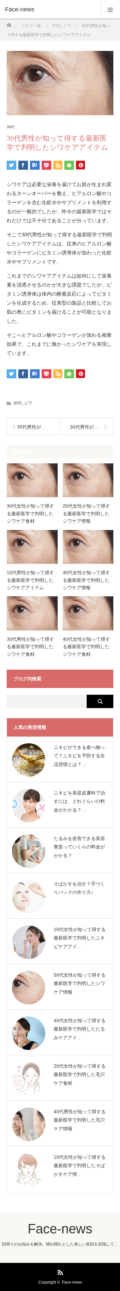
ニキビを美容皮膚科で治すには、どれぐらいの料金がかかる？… (79, 801)
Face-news (19, 9)
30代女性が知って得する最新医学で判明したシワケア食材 (30, 513)
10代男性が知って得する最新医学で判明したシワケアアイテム (30, 580)
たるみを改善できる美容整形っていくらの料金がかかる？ (79, 847)
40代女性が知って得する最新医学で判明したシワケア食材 (86, 646)
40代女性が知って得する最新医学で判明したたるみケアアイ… (80, 1029)
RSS (59, 1271)
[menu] (110, 9)
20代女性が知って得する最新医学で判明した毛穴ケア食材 (80, 1074)
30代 (10, 127)
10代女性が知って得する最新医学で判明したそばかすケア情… (80, 1165)
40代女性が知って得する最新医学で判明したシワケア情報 (86, 580)
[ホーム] (9, 23)
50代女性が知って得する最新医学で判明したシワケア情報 (80, 983)
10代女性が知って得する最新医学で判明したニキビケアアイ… (80, 938)
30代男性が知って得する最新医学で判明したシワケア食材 (30, 646)
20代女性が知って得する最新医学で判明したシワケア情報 (86, 513)
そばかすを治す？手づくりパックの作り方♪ (79, 888)
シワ (28, 403)
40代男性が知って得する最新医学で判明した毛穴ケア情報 (80, 1120)
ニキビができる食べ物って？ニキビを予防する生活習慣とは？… (79, 756)
